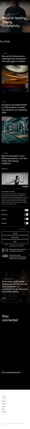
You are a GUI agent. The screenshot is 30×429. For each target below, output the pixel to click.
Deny (15, 241)
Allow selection (15, 237)
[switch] (26, 214)
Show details (22, 229)
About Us (4, 404)
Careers (4, 406)
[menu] (27, 4)
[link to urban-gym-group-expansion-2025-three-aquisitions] (28, 255)
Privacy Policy (4, 424)
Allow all (15, 233)
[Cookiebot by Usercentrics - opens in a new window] (22, 187)
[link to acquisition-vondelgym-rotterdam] (28, 249)
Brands (4, 401)
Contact (4, 412)
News (3, 409)
